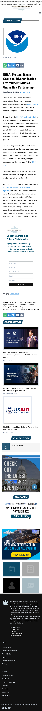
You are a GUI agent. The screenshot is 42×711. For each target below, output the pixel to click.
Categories (5, 685)
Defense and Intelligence (9, 650)
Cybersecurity (6, 647)
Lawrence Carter (25, 92)
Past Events (6, 679)
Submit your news (15, 636)
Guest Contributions (16, 633)
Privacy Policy (14, 629)
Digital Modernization (8, 660)
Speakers (5, 689)
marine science (32, 104)
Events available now (8, 682)
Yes (29, 6)
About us (13, 631)
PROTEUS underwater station (26, 117)
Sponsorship (6, 695)
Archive (4, 664)
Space (4, 657)
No (32, 6)
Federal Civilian (14, 294)
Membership (6, 692)
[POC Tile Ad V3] (21, 544)
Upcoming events (7, 675)
